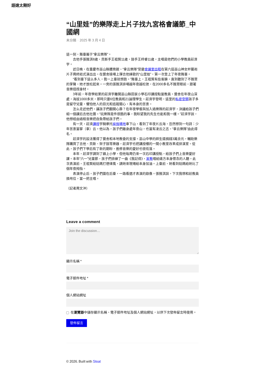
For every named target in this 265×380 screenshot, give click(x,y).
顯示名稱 (74, 261)
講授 (96, 124)
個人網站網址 (76, 295)
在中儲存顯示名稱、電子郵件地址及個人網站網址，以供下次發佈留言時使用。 (133, 312)
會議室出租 (153, 69)
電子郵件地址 (77, 278)
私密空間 (182, 99)
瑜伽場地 (119, 124)
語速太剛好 (21, 5)
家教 (149, 158)
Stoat (97, 361)
